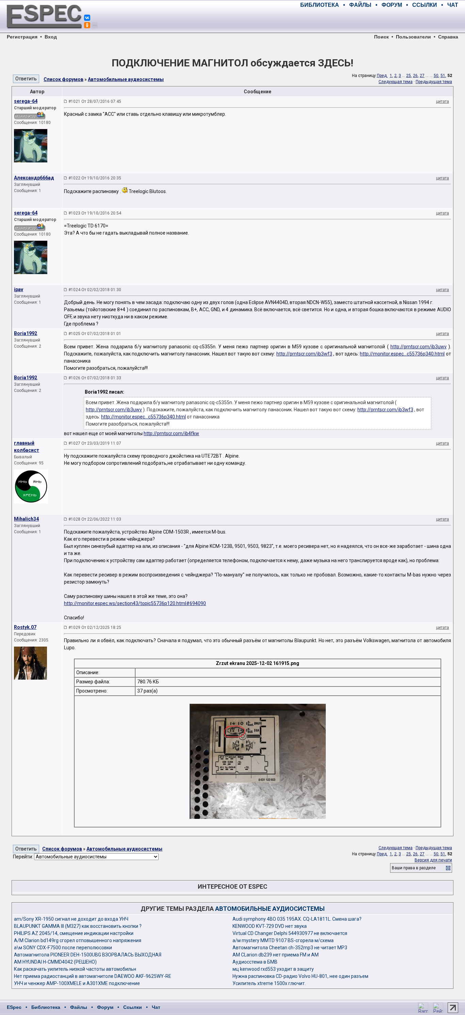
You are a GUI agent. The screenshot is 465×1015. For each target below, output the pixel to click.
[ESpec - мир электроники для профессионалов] (44, 32)
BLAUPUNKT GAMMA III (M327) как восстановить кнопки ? (78, 926)
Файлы (78, 1007)
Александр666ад (34, 177)
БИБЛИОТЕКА (319, 5)
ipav (18, 289)
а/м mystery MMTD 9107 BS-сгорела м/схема (283, 940)
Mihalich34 (26, 519)
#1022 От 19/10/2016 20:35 (94, 178)
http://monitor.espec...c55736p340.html (402, 353)
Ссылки (132, 1007)
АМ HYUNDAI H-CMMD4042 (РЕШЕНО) (55, 962)
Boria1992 (25, 333)
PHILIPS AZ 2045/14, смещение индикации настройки (73, 933)
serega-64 (25, 101)
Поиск (381, 36)
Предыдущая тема (434, 81)
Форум (105, 1007)
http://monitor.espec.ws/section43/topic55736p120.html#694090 (135, 603)
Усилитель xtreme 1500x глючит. (269, 983)
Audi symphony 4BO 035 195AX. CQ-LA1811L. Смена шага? (297, 919)
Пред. (382, 75)
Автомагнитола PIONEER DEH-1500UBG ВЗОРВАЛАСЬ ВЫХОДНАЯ (87, 954)
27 (422, 75)
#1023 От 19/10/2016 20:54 (94, 213)
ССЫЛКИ (424, 5)
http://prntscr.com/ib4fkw (171, 433)
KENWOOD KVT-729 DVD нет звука (270, 926)
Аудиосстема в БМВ (255, 962)
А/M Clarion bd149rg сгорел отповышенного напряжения (77, 940)
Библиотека (45, 1007)
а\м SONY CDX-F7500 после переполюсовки (63, 947)
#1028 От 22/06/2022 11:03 (94, 519)
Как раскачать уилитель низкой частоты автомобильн (75, 969)
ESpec (14, 1007)
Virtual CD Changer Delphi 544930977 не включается (290, 933)
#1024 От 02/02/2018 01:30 (94, 289)
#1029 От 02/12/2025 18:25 (94, 627)
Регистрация (22, 36)
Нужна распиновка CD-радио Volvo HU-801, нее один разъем (300, 976)
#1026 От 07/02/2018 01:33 (94, 378)
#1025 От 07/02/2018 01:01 (94, 333)
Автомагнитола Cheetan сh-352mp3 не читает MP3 (290, 947)
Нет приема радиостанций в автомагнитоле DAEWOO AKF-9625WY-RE (92, 976)
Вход (51, 36)
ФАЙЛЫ (360, 5)
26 (415, 75)
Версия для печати (433, 860)
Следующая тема (396, 81)
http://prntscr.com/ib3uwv (418, 346)
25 (408, 75)
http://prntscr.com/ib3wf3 (304, 353)
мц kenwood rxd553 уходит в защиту (273, 969)
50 (436, 75)
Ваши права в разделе (414, 868)
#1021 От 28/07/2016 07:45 (94, 101)
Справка (448, 36)
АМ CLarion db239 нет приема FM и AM (276, 954)
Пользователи (413, 36)
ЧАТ (452, 5)
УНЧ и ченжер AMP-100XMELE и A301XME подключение (77, 983)
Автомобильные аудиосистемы (126, 79)
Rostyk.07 (25, 627)
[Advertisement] (378, 20)
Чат (156, 1007)
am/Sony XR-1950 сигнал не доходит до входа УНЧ (71, 919)
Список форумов (63, 79)
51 (442, 75)
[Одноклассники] (87, 25)
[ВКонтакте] (87, 18)
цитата (442, 101)
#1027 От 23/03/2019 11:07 (94, 443)
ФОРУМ (392, 5)
